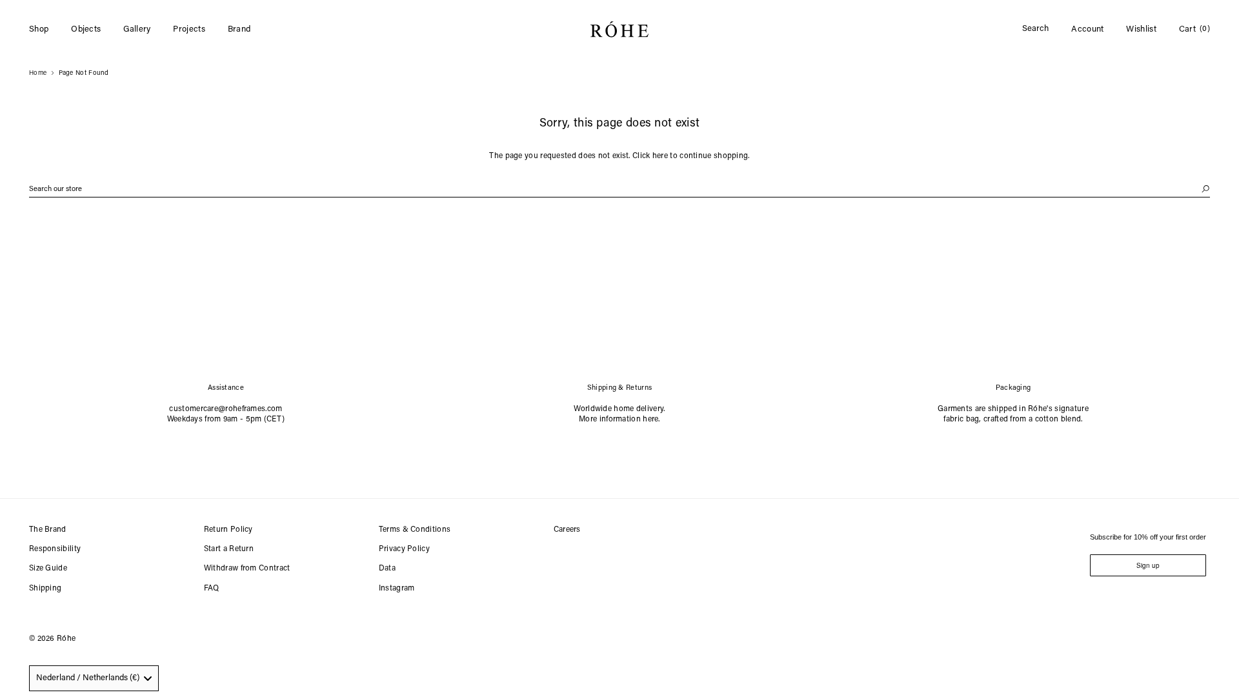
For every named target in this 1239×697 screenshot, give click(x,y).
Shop (38, 29)
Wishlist (1141, 29)
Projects (189, 29)
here (660, 156)
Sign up (1148, 565)
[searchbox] (619, 189)
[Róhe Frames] (619, 32)
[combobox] (94, 678)
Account (1087, 29)
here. (651, 419)
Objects (86, 29)
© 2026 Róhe (52, 639)
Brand (239, 29)
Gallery (136, 29)
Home (37, 73)
